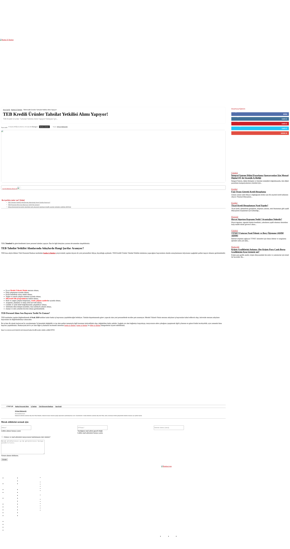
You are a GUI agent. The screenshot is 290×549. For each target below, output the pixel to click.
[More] (89, 197)
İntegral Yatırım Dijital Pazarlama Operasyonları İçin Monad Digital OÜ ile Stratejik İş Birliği (260, 176)
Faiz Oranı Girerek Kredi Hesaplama (248, 192)
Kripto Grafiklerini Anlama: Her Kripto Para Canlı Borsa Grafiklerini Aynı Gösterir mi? (258, 250)
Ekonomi (234, 217)
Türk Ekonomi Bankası (46, 406)
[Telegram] (64, 197)
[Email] (72, 197)
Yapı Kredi (58, 406)
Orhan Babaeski (62, 127)
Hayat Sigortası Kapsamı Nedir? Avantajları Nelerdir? (256, 219)
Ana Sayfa (6, 110)
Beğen (285, 114)
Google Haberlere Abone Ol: (9, 188)
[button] (287, 68)
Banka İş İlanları (16, 110)
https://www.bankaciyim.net (20, 413)
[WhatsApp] (56, 197)
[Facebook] (22, 197)
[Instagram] (63, 542)
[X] (31, 197)
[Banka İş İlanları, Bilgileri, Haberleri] (172, 495)
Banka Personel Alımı (22, 406)
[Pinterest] (39, 197)
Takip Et (284, 119)
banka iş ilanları (70, 325)
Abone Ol (284, 133)
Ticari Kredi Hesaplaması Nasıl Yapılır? (249, 205)
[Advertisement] (113, 224)
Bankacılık (235, 247)
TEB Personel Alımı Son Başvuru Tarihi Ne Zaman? (24, 205)
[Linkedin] (47, 197)
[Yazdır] (81, 197)
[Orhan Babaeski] (51, 127)
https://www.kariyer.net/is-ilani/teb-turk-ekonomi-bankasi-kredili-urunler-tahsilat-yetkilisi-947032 (39, 207)
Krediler (234, 189)
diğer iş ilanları (95, 325)
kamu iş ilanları (81, 325)
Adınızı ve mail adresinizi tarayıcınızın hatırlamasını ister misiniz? (27, 437)
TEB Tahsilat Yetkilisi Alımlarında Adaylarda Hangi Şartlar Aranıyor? (29, 202)
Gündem (234, 173)
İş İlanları (34, 406)
